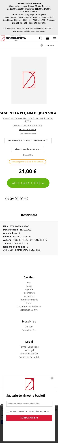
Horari (29, 303)
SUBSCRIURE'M (29, 418)
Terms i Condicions (29, 346)
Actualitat (29, 296)
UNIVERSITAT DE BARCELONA (27, 126)
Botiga (29, 285)
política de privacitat (41, 411)
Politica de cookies (29, 353)
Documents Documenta (29, 306)
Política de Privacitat (29, 357)
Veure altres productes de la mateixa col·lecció (28, 140)
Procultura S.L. (29, 330)
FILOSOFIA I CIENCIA (27, 130)
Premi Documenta (29, 299)
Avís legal (29, 350)
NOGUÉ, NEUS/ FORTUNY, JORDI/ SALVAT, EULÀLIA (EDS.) (28, 120)
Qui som (29, 326)
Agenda (29, 289)
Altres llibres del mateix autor (28, 149)
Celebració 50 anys (29, 309)
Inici (29, 282)
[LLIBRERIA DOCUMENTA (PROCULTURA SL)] (13, 39)
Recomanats (29, 292)
